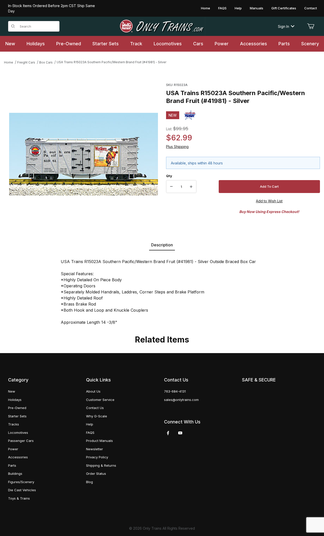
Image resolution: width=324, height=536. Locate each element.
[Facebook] (168, 433)
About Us (93, 391)
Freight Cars (26, 62)
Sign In (283, 26)
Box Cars (46, 62)
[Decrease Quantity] (171, 186)
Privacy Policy (97, 457)
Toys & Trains (19, 498)
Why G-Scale (96, 416)
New (11, 391)
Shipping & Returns (101, 465)
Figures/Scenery (21, 482)
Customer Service (100, 400)
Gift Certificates (283, 8)
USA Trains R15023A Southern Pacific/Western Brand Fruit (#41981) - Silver (111, 62)
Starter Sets (17, 416)
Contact (310, 8)
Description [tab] (162, 244)
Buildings (15, 473)
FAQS (222, 8)
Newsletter (94, 449)
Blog (89, 482)
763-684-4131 (175, 391)
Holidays (15, 400)
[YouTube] (180, 433)
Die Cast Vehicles (22, 490)
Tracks (13, 424)
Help (238, 8)
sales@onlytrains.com (181, 400)
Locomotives (18, 433)
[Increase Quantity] (191, 186)
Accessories (18, 457)
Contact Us (95, 408)
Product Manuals (99, 441)
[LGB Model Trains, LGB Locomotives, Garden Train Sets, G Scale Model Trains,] (162, 26)
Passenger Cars (21, 441)
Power (13, 449)
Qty (169, 176)
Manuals (256, 8)
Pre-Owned (17, 408)
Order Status (96, 473)
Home (205, 8)
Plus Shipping (177, 146)
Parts (12, 465)
